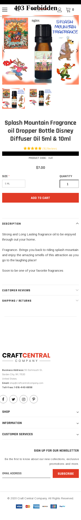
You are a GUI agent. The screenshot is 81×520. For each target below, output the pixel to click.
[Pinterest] (34, 399)
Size (6, 176)
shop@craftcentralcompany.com (26, 383)
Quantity (66, 176)
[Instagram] (23, 399)
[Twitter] (13, 399)
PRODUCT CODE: (37, 158)
